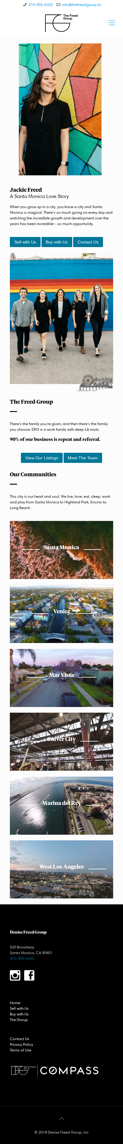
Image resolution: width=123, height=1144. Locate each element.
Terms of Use (20, 1050)
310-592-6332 (40, 4)
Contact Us (88, 242)
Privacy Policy (21, 1044)
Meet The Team (83, 457)
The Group (19, 1019)
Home (15, 1002)
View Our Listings (41, 457)
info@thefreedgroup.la (81, 4)
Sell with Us (25, 242)
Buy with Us (57, 242)
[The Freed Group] (61, 23)
